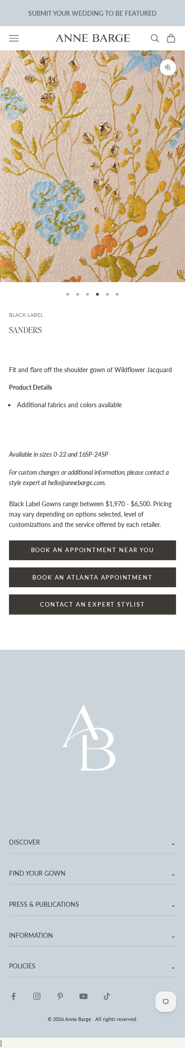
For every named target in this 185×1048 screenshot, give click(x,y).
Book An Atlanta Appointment (92, 577)
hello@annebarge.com (76, 482)
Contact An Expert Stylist (92, 604)
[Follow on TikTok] (106, 996)
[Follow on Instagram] (36, 996)
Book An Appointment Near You (92, 549)
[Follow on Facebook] (13, 996)
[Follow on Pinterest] (60, 996)
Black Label (26, 314)
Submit (40, 12)
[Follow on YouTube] (83, 996)
